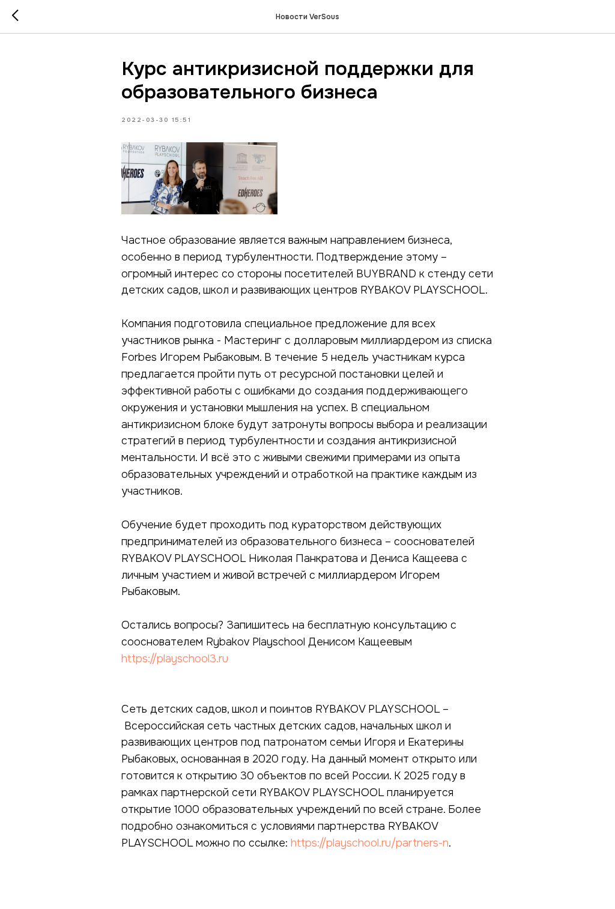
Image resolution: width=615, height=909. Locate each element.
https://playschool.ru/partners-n (370, 843)
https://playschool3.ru (174, 658)
